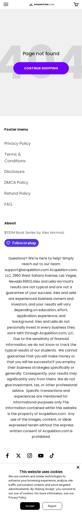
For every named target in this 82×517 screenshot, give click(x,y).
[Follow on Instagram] (30, 456)
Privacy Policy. (18, 497)
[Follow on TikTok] (52, 456)
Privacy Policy (17, 143)
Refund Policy (17, 193)
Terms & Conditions (15, 158)
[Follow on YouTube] (41, 456)
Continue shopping (41, 68)
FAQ (8, 204)
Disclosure (14, 171)
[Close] (78, 467)
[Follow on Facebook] (7, 456)
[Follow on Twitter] (18, 456)
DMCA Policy (16, 182)
